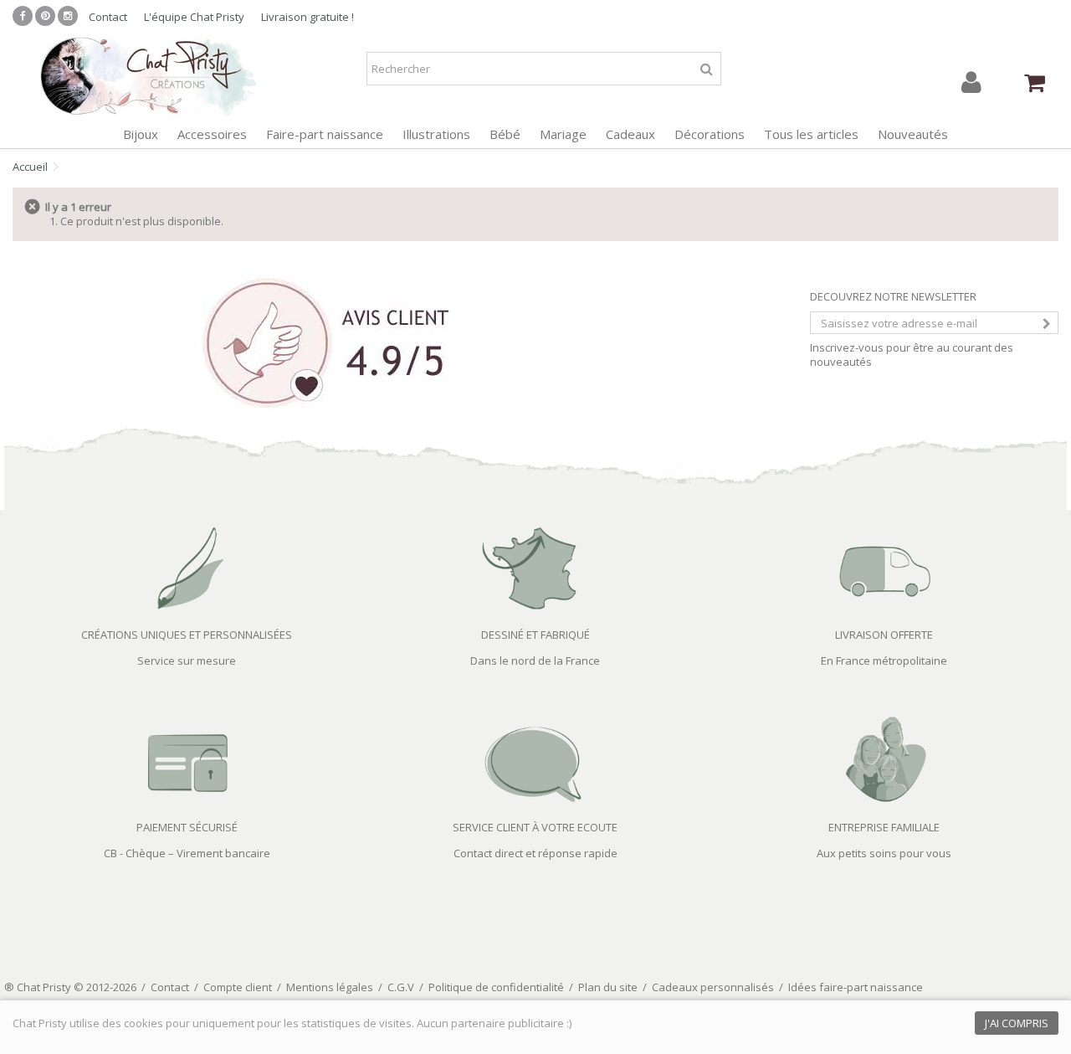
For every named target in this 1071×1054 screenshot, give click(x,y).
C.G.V (400, 987)
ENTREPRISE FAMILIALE (884, 827)
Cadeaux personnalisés (713, 987)
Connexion (971, 82)
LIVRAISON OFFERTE (884, 634)
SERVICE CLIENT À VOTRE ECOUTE (535, 827)
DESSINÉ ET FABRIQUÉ (535, 634)
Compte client (237, 987)
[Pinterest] (45, 16)
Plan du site (608, 987)
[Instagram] (68, 16)
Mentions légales (329, 987)
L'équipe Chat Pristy (194, 16)
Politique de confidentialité (496, 987)
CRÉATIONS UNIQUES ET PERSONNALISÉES (186, 634)
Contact (108, 16)
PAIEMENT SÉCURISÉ (187, 827)
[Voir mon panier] (1035, 83)
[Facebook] (23, 16)
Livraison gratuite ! (307, 16)
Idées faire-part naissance (855, 987)
